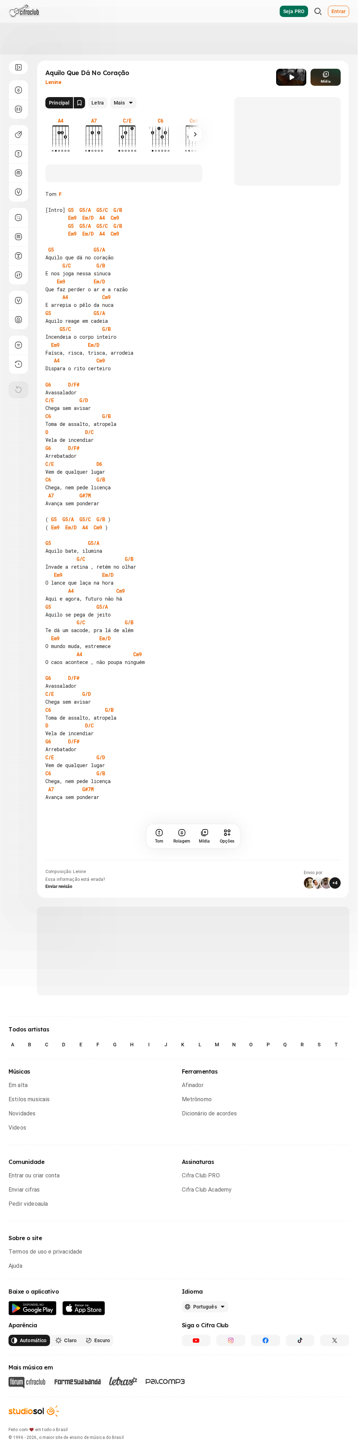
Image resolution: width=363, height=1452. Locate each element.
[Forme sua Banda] (77, 1381)
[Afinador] (18, 300)
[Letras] (123, 1381)
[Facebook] (265, 1340)
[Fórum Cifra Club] (27, 1382)
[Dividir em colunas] (18, 109)
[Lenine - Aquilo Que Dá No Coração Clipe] (291, 77)
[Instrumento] (18, 134)
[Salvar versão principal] (79, 102)
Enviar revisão (58, 886)
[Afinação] (18, 192)
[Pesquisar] (318, 11)
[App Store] (83, 1308)
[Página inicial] (24, 11)
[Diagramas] (18, 236)
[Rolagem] (18, 90)
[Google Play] (33, 1308)
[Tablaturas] (18, 217)
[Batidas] (18, 274)
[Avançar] (195, 134)
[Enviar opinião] (18, 345)
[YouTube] (196, 1340)
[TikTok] (300, 1340)
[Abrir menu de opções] (18, 67)
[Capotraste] (18, 172)
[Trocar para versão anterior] (18, 364)
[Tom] (18, 153)
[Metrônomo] (18, 319)
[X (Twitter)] (334, 1340)
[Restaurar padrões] (18, 389)
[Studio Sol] (34, 1411)
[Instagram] (230, 1340)
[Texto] (18, 255)
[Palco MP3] (165, 1381)
